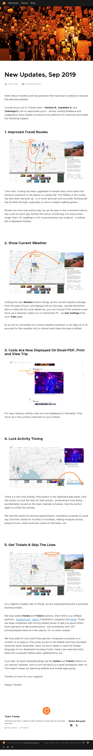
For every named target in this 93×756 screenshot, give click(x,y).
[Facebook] (88, 743)
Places (24, 3)
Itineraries (13, 3)
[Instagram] (84, 743)
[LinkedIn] (8, 747)
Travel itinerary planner (30, 743)
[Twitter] (4, 747)
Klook (73, 619)
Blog (33, 3)
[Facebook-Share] (71, 725)
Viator (35, 619)
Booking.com (23, 619)
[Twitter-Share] (76, 725)
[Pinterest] (13, 747)
